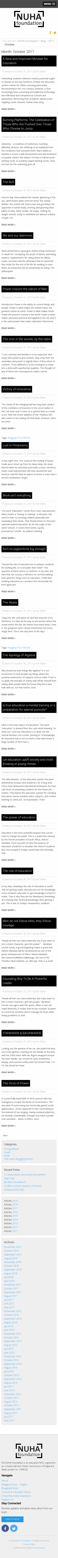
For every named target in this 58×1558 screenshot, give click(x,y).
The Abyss (10, 602)
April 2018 (9, 1281)
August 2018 (10, 1273)
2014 (15, 1219)
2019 (15, 1200)
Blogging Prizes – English (14, 1484)
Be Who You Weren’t (15, 1182)
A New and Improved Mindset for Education (25, 61)
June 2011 (9, 1420)
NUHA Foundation (23, 1540)
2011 (15, 1231)
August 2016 (10, 1322)
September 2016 (13, 1318)
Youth (7, 1152)
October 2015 (11, 1337)
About (4, 1480)
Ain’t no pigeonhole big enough (24, 549)
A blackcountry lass (14, 1189)
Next (5, 1135)
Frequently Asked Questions (16, 1495)
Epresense (40, 1547)
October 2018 (11, 1265)
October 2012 (11, 1397)
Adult (6, 1155)
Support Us (7, 1499)
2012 (15, 1227)
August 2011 (10, 1413)
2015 (15, 1215)
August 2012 (10, 1401)
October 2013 (11, 1375)
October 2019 (11, 1250)
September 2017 (13, 1292)
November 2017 (12, 1284)
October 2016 (11, 1314)
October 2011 (11, 1405)
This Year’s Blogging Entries (18, 1158)
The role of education (17, 871)
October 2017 (11, 1288)
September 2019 (13, 1254)
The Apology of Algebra (19, 655)
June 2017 (9, 1303)
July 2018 (8, 1277)
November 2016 (12, 1311)
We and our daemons (17, 235)
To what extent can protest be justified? (25, 1174)
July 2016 (8, 1326)
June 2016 (9, 1330)
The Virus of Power (16, 1083)
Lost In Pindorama (15, 445)
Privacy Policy (29, 1544)
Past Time (9, 1178)
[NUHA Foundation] (29, 18)
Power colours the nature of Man (25, 289)
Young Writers (11, 1149)
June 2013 (9, 1390)
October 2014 (11, 1360)
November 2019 (12, 1247)
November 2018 (12, 1262)
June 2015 (9, 1352)
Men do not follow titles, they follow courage (27, 923)
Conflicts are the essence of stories (22, 1186)
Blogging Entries (9, 1488)
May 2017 (9, 1307)
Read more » (8, 109)
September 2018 (13, 1269)
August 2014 (10, 1367)
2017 (15, 1208)
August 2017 (10, 1296)
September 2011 (13, 1409)
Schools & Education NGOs (16, 1492)
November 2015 (12, 1333)
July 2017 (8, 1299)
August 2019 (10, 1258)
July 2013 (8, 1386)
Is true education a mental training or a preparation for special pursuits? (29, 707)
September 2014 (13, 1364)
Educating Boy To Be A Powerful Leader (25, 981)
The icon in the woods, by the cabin (27, 339)
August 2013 (10, 1382)
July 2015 (8, 1348)
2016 (15, 1212)
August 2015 (10, 1345)
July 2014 (8, 1371)
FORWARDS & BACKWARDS (22, 1033)
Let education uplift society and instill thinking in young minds (28, 762)
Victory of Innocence (17, 389)
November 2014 (12, 1356)
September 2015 (13, 1341)
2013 (15, 1223)
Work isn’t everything (17, 495)
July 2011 (8, 1416)
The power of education (19, 817)
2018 (15, 1204)
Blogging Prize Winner (19, 437)
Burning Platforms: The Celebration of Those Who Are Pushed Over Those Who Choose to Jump (28, 124)
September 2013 (13, 1379)
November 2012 (12, 1394)
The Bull (8, 182)
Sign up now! (13, 1519)
